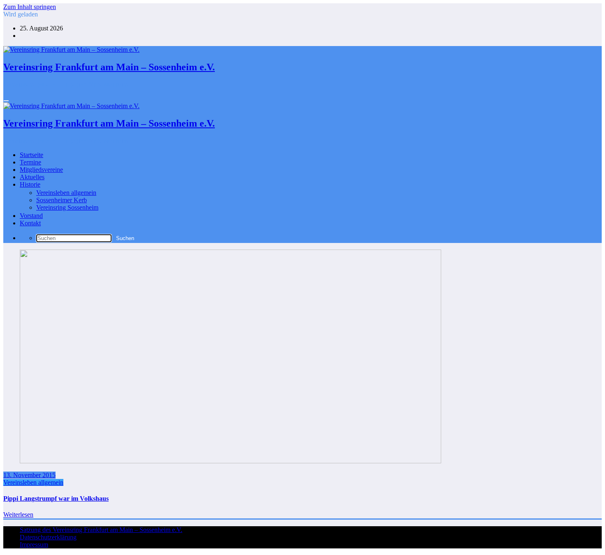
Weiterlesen (18, 514)
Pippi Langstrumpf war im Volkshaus (56, 498)
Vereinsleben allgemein (66, 192)
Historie (30, 184)
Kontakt (30, 223)
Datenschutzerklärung (48, 537)
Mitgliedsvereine (41, 169)
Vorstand (31, 215)
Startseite (31, 154)
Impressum (34, 544)
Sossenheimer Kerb (61, 200)
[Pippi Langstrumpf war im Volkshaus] (230, 461)
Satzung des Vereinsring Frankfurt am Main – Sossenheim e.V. (101, 529)
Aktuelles (32, 176)
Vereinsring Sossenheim (67, 207)
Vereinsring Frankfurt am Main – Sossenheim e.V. (109, 67)
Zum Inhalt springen (29, 6)
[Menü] (6, 101)
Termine (30, 162)
